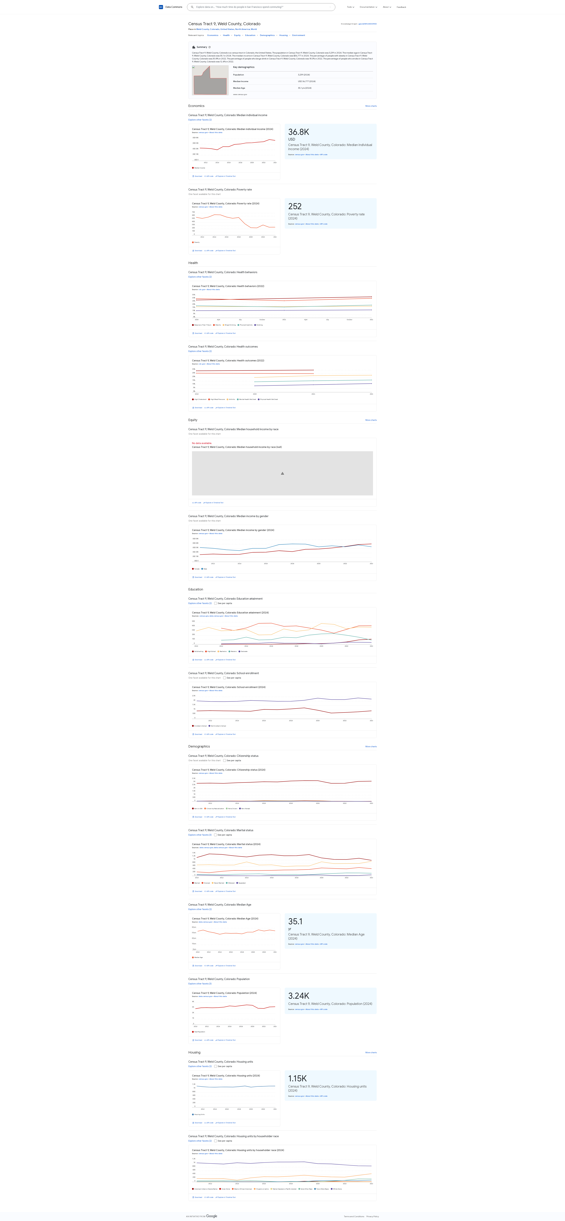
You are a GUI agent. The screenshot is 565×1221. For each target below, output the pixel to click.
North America (242, 29)
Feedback (401, 7)
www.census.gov (240, 94)
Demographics (267, 35)
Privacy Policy (373, 1216)
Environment (298, 35)
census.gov (203, 132)
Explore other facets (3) (200, 835)
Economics (212, 35)
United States (227, 29)
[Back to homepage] (161, 7)
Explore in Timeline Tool (227, 176)
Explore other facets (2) (200, 119)
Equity (237, 35)
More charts (371, 106)
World (254, 29)
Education (250, 35)
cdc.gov (201, 289)
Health (226, 35)
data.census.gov (216, 616)
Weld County (202, 29)
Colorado (214, 29)
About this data (215, 132)
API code (210, 176)
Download (198, 176)
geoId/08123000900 (368, 24)
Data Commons (173, 7)
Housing (283, 35)
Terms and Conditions (354, 1216)
